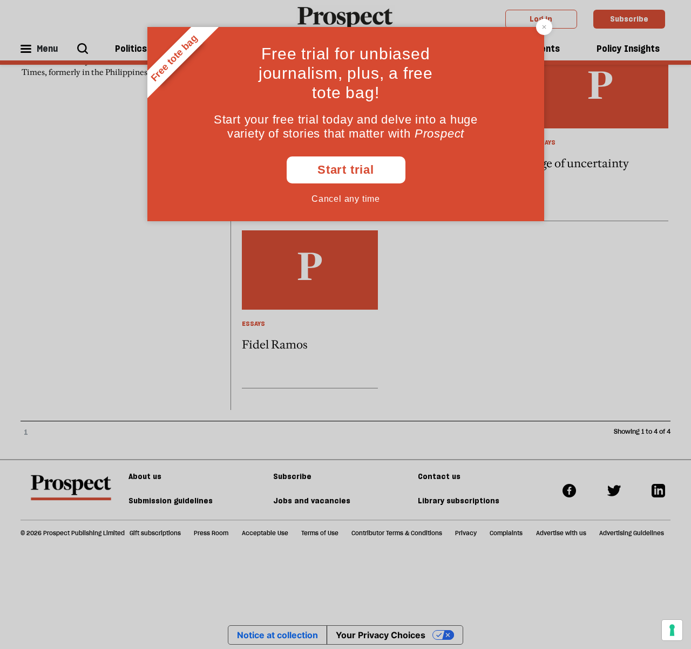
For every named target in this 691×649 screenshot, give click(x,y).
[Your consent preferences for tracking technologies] (672, 630)
